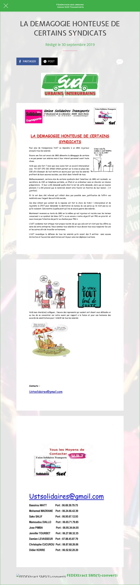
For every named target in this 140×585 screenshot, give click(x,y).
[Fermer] (6, 6)
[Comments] (119, 61)
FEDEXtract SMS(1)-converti (92, 575)
